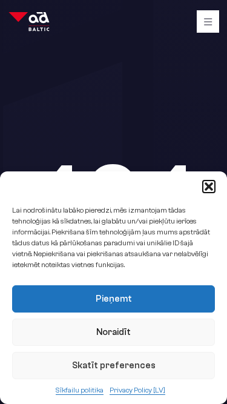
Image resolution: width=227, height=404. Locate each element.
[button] (209, 186)
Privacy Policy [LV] (137, 390)
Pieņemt (114, 299)
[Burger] (208, 21)
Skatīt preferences (114, 365)
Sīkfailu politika (80, 390)
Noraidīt (113, 332)
